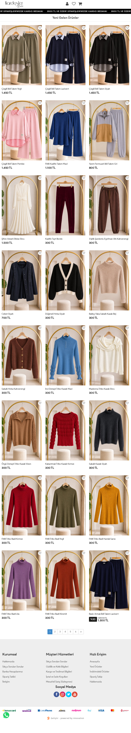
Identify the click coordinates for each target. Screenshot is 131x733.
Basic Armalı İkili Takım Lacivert (104, 614)
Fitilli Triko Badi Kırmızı (12, 539)
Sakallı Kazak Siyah (98, 464)
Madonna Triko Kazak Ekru (102, 389)
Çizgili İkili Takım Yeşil (12, 88)
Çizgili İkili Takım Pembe (13, 163)
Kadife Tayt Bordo (53, 239)
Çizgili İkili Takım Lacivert (57, 88)
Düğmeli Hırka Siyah (55, 314)
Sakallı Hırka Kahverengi (13, 389)
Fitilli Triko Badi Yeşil (54, 539)
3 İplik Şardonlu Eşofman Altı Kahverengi (108, 239)
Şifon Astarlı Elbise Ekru (13, 239)
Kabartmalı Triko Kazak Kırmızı (59, 464)
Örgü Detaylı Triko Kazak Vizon (16, 464)
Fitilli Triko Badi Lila (10, 614)
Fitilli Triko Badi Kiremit (56, 614)
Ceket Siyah (7, 314)
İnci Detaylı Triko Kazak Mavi (58, 389)
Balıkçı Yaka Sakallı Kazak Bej (102, 314)
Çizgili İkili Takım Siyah (99, 88)
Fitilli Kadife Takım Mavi (56, 163)
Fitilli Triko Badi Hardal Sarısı (102, 539)
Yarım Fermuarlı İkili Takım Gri (103, 163)
